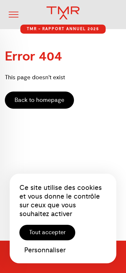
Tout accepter (47, 232)
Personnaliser (45, 250)
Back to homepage (39, 100)
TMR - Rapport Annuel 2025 (63, 29)
